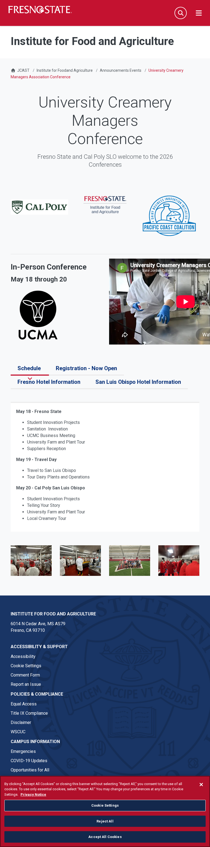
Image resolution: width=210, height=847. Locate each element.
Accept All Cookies (104, 837)
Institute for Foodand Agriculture (65, 70)
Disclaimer (21, 722)
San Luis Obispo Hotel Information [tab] (138, 382)
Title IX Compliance (29, 713)
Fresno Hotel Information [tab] (50, 382)
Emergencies (23, 751)
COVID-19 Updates (29, 760)
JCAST (23, 70)
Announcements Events (120, 70)
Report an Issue (26, 684)
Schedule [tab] (30, 368)
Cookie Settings (26, 665)
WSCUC (18, 731)
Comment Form (25, 675)
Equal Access (24, 704)
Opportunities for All (30, 770)
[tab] (18, 395)
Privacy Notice (33, 794)
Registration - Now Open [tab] (86, 368)
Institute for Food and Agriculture (53, 613)
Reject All (105, 821)
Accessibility (23, 656)
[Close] (201, 785)
